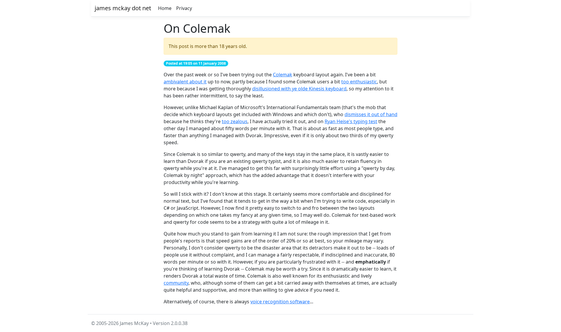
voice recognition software (280, 301)
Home (165, 8)
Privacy (184, 8)
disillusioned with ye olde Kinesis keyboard (299, 88)
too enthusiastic (359, 81)
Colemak (282, 74)
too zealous (234, 121)
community (176, 283)
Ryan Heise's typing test (351, 121)
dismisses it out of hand (370, 114)
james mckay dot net (123, 8)
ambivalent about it (185, 81)
